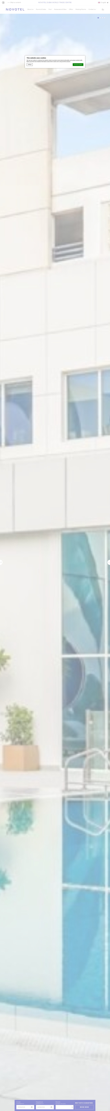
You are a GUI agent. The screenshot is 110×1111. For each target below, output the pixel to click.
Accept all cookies (78, 64)
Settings (30, 64)
